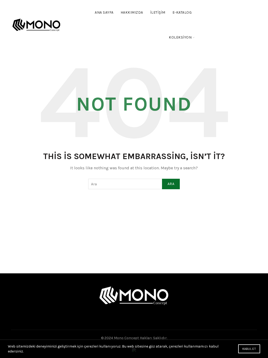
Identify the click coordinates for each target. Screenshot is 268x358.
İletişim (157, 12)
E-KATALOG (182, 12)
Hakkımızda (132, 12)
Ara (171, 184)
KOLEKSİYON (180, 37)
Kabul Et (249, 349)
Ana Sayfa (104, 12)
